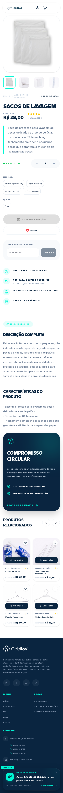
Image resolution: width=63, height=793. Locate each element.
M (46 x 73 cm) (12, 191)
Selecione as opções (34, 219)
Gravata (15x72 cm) (14, 183)
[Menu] (52, 7)
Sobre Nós (9, 707)
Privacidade (40, 701)
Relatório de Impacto (20, 505)
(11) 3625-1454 (19, 745)
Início (6, 96)
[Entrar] (37, 7)
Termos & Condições (45, 712)
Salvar (33, 230)
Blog (6, 717)
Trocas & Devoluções (46, 707)
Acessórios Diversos (21, 96)
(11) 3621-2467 (19, 753)
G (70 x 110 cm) (31, 191)
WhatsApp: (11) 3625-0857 (22, 739)
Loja (5, 712)
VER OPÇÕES (18, 560)
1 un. (7, 206)
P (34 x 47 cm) (35, 183)
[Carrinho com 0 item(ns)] (45, 7)
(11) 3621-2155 (19, 749)
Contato (7, 722)
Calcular (48, 252)
